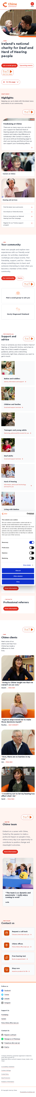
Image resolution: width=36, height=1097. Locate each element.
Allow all (18, 570)
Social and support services (12, 407)
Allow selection (18, 576)
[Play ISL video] (7, 72)
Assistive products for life (19, 971)
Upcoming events (26, 65)
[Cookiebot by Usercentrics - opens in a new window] (26, 514)
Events (20, 278)
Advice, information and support (14, 381)
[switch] (31, 547)
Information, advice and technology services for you (15, 485)
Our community (8, 278)
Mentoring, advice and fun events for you (16, 433)
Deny (18, 581)
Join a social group (9, 65)
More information (11, 588)
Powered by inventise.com (27, 1092)
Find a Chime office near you (20, 947)
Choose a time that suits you (20, 934)
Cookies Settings (6, 1070)
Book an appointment (19, 959)
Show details (27, 565)
